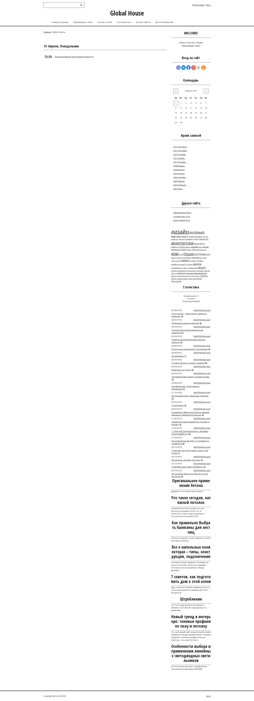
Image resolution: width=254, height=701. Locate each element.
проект (189, 250)
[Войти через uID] (178, 67)
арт (206, 239)
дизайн (180, 231)
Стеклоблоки (178, 405)
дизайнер (175, 264)
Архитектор (201, 250)
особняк (189, 264)
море (188, 276)
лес (200, 258)
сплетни (181, 239)
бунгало (182, 264)
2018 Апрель (179, 169)
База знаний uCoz (181, 220)
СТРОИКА (181, 247)
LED (172, 273)
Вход (208, 5)
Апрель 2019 (191, 90)
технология (176, 281)
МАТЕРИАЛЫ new (202, 310)
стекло (202, 239)
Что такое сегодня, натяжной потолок (191, 500)
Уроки (205, 237)
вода (208, 254)
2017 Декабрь (179, 162)
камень (174, 247)
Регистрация (198, 5)
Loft (191, 276)
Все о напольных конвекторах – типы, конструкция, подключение (190, 552)
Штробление (178, 356)
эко (200, 247)
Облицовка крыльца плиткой (185, 323)
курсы (173, 258)
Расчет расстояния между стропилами (190, 349)
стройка (200, 261)
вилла (197, 264)
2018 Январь (179, 166)
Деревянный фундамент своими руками (190, 376)
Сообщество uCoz (181, 216)
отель (178, 261)
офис (185, 268)
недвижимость (177, 268)
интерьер (196, 232)
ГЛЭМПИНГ (203, 276)
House (188, 253)
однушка (190, 273)
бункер (179, 258)
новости (174, 239)
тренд (196, 239)
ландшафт (189, 239)
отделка (193, 261)
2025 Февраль (179, 185)
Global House (127, 13)
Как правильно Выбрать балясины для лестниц (191, 527)
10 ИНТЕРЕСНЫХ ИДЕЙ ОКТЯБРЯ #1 (187, 467)
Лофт (183, 249)
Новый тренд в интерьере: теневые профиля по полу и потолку (191, 621)
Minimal (181, 273)
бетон (202, 243)
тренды (174, 279)
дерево (195, 246)
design (202, 267)
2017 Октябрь (179, 154)
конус (204, 258)
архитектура (182, 242)
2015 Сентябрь (180, 147)
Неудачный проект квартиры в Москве (190, 396)
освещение (192, 268)
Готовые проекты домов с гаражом (188, 363)
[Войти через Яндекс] (193, 67)
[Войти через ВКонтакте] (183, 67)
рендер (174, 271)
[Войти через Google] (198, 67)
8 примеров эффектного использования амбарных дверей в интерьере (190, 413)
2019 (55, 32)
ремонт (184, 236)
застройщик (197, 279)
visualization (182, 271)
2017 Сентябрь (180, 150)
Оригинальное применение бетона (191, 483)
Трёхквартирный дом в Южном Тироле (73, 56)
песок (196, 276)
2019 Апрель (179, 173)
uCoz (208, 696)
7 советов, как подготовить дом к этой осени (191, 579)
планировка (182, 279)
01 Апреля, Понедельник (61, 46)
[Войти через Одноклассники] (203, 67)
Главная (47, 32)
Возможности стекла (181, 370)
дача (194, 249)
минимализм (200, 273)
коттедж (200, 254)
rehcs (173, 261)
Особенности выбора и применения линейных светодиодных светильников (191, 653)
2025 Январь (179, 181)
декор (173, 276)
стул (176, 273)
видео (188, 247)
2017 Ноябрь (179, 158)
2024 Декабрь (179, 177)
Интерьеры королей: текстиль (186, 460)
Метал (196, 243)
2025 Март (178, 189)
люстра (207, 271)
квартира (176, 236)
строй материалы (195, 237)
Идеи (181, 254)
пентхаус (200, 271)
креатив (195, 257)
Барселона (191, 271)
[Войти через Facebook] (188, 67)
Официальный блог (182, 212)
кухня (190, 279)
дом (174, 253)
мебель (185, 260)
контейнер (187, 258)
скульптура (180, 276)
